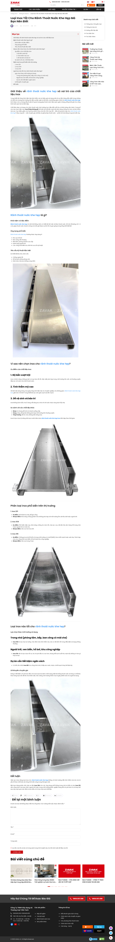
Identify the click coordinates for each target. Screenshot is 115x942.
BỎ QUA (57, 486)
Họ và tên (45, 466)
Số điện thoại (46, 470)
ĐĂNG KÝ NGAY (58, 482)
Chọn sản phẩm (47, 474)
